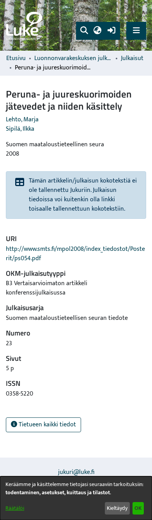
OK (137, 508)
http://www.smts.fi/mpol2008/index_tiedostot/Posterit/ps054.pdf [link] (75, 254)
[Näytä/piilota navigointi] (136, 30)
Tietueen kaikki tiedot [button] (46, 424)
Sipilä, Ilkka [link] (20, 129)
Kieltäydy (117, 508)
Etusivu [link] (16, 58)
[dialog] (76, 498)
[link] (25, 25)
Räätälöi (14, 508)
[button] (84, 30)
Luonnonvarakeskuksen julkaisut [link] (73, 58)
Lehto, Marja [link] (22, 119)
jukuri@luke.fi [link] (76, 472)
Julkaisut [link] (132, 58)
